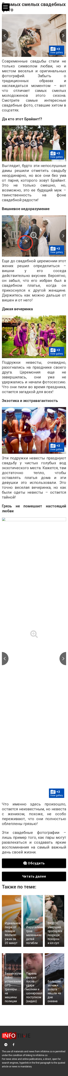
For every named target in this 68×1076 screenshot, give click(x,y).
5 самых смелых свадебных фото (34, 7)
